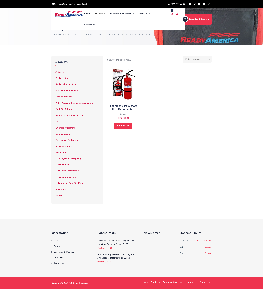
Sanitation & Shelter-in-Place (70, 115)
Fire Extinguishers (67, 177)
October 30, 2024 (104, 248)
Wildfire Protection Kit (69, 170)
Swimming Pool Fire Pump (71, 183)
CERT (58, 121)
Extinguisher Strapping (69, 158)
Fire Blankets (64, 164)
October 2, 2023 (104, 262)
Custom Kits (61, 78)
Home (87, 13)
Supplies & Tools (63, 146)
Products (98, 13)
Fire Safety (60, 152)
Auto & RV (60, 189)
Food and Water (63, 96)
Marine (58, 195)
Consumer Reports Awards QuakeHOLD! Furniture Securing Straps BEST (117, 242)
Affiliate (59, 72)
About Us (142, 13)
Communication (63, 134)
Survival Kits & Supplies (67, 90)
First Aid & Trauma (64, 109)
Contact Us (89, 24)
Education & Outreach (120, 13)
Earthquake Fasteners (66, 140)
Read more (123, 126)
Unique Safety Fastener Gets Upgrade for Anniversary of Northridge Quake (117, 256)
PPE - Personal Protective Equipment (74, 103)
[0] (171, 13)
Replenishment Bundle (67, 84)
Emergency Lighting (65, 127)
